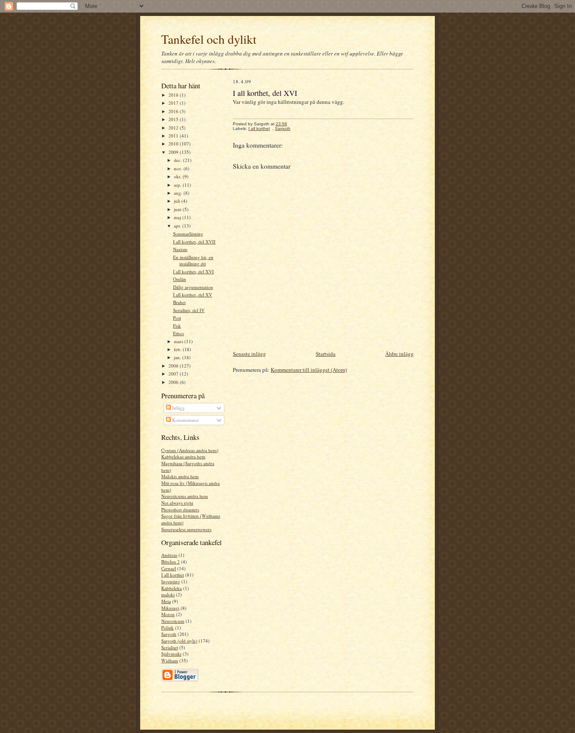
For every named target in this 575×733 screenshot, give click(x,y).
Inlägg (178, 408)
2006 (174, 382)
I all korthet (172, 575)
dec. (178, 160)
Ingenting (170, 581)
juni (178, 209)
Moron (168, 614)
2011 (174, 135)
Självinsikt (171, 654)
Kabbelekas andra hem (183, 456)
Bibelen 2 (170, 561)
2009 (174, 152)
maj (178, 217)
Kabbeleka (171, 588)
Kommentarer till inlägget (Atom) (309, 369)
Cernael (168, 568)
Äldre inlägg (399, 353)
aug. (179, 193)
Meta (166, 601)
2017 (174, 103)
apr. (178, 225)
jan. (178, 357)
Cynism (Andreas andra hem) (189, 450)
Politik (167, 628)
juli (177, 201)
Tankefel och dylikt (208, 39)
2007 (174, 373)
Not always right (177, 503)
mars (179, 341)
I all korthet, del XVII (194, 241)
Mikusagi (170, 608)
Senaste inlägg (249, 353)
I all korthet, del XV (192, 294)
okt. (178, 176)
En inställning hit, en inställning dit (193, 260)
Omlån (179, 279)
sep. (178, 185)
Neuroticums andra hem (184, 496)
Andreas (169, 555)
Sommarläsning (188, 233)
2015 (174, 119)
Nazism (180, 249)
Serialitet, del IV (189, 310)
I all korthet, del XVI (193, 271)
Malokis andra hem (180, 476)
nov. (179, 168)
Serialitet (169, 647)
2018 (174, 95)
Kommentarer (185, 420)
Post (177, 318)
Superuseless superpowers (186, 529)
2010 (174, 143)
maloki (168, 594)
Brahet (179, 302)
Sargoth (168, 634)
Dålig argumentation (193, 287)
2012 (174, 127)
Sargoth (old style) (179, 641)
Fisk (177, 326)
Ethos (178, 333)
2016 (174, 111)
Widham (169, 660)
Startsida (325, 353)
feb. (178, 349)
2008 (174, 366)
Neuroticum (172, 621)
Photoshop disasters (180, 509)
